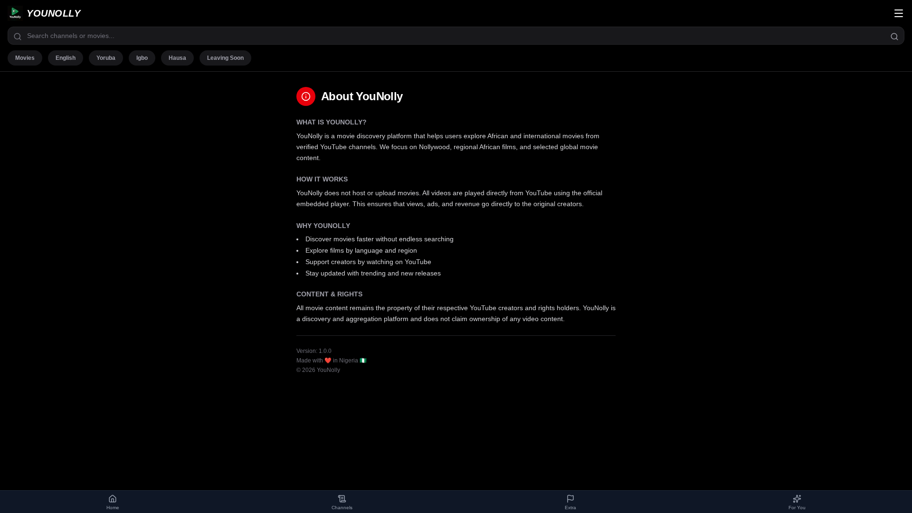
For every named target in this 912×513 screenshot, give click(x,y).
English (66, 58)
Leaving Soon (225, 58)
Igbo (142, 58)
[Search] (894, 36)
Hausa (177, 58)
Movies (25, 58)
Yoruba (105, 58)
